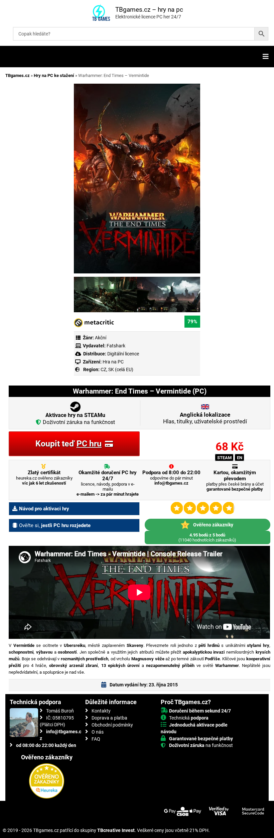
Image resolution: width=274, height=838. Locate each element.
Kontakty (101, 711)
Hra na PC (113, 361)
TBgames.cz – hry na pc (149, 9)
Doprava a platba (109, 718)
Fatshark (116, 345)
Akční (100, 337)
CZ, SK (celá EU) (117, 369)
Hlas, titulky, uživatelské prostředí (205, 418)
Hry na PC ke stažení (54, 75)
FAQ (96, 739)
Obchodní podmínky (112, 725)
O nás (98, 732)
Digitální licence (122, 353)
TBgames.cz (17, 75)
